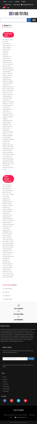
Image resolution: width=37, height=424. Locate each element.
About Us (11, 1)
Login (8, 7)
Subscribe (31, 359)
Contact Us (8, 295)
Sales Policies (17, 4)
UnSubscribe (6, 391)
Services (17, 1)
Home (4, 1)
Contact (23, 1)
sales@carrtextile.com (22, 417)
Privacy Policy (8, 4)
